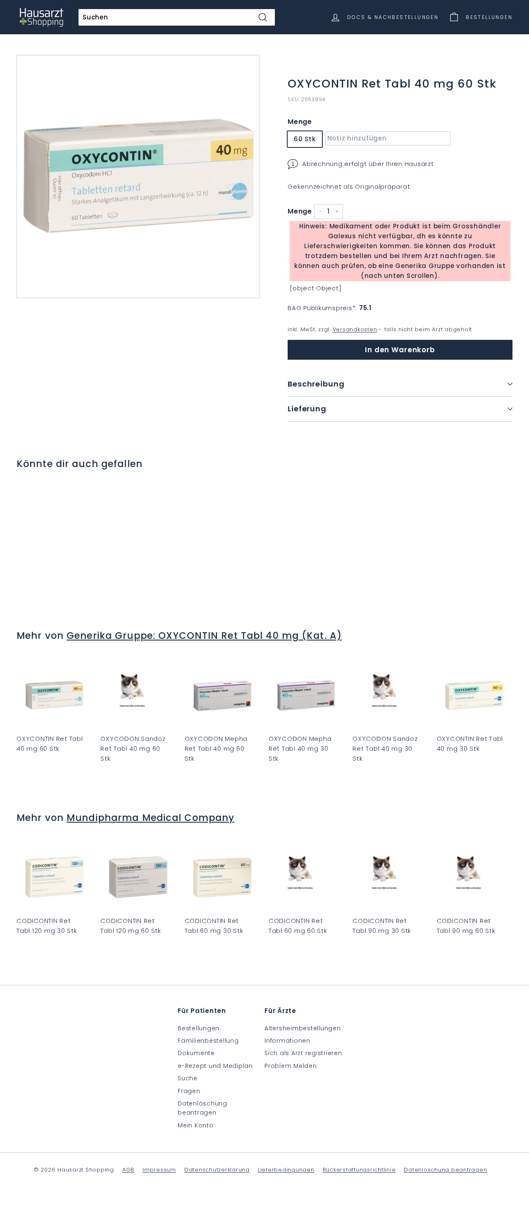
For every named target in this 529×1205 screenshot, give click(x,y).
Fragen (189, 1091)
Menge (300, 121)
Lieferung (307, 408)
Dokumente (196, 1053)
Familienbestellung (208, 1041)
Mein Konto (196, 1125)
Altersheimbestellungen (302, 1028)
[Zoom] (138, 176)
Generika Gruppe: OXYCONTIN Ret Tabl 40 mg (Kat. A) (204, 635)
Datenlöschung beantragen (202, 1108)
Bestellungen (198, 1028)
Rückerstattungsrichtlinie (359, 1170)
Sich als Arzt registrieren (303, 1053)
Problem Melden (290, 1066)
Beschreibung (316, 384)
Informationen (287, 1041)
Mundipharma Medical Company (150, 817)
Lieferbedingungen (286, 1170)
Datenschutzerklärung (217, 1170)
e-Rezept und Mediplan (215, 1066)
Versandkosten (355, 329)
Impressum (159, 1170)
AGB (128, 1170)
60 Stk (305, 139)
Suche (188, 1078)
